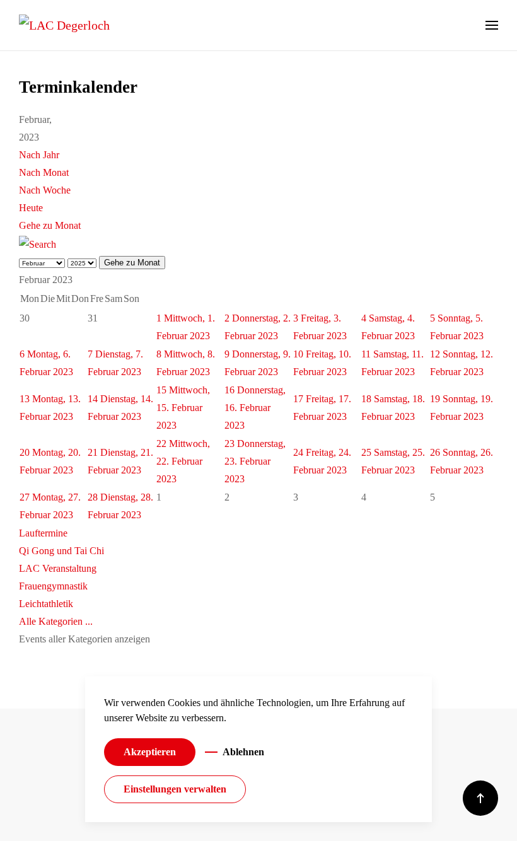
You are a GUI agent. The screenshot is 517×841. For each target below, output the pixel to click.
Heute (31, 207)
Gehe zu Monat (50, 225)
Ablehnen (243, 751)
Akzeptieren (150, 751)
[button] (491, 25)
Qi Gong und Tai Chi (61, 550)
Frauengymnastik (53, 586)
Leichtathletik (46, 603)
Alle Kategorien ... (56, 621)
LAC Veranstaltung (57, 568)
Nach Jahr (39, 154)
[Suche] (37, 243)
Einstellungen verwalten (175, 789)
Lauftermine (43, 533)
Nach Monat (44, 172)
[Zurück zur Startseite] (64, 25)
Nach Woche (45, 190)
